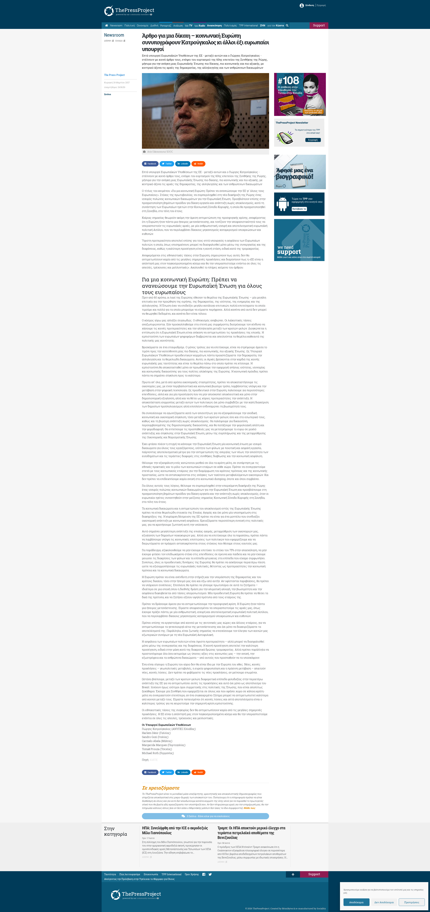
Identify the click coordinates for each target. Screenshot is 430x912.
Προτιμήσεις (411, 902)
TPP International (248, 25)
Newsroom (116, 25)
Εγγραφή (321, 5)
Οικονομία (142, 25)
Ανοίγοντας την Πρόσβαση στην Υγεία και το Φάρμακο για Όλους (139, 879)
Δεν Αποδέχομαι (384, 902)
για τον (275, 25)
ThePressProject (134, 10)
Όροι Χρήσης (192, 874)
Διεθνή (154, 25)
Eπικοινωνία (151, 874)
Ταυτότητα (110, 874)
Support (319, 25)
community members (140, 14)
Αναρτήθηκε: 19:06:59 (114, 87)
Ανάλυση (178, 25)
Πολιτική (129, 25)
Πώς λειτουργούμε (129, 874)
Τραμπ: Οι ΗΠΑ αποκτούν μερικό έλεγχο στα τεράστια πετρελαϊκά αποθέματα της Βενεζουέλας (251, 833)
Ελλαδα (118, 40)
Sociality (321, 908)
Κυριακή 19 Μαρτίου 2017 (117, 82)
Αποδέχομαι (356, 902)
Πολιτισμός (230, 25)
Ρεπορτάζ (165, 25)
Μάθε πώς (249, 808)
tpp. (188, 25)
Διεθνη (107, 40)
